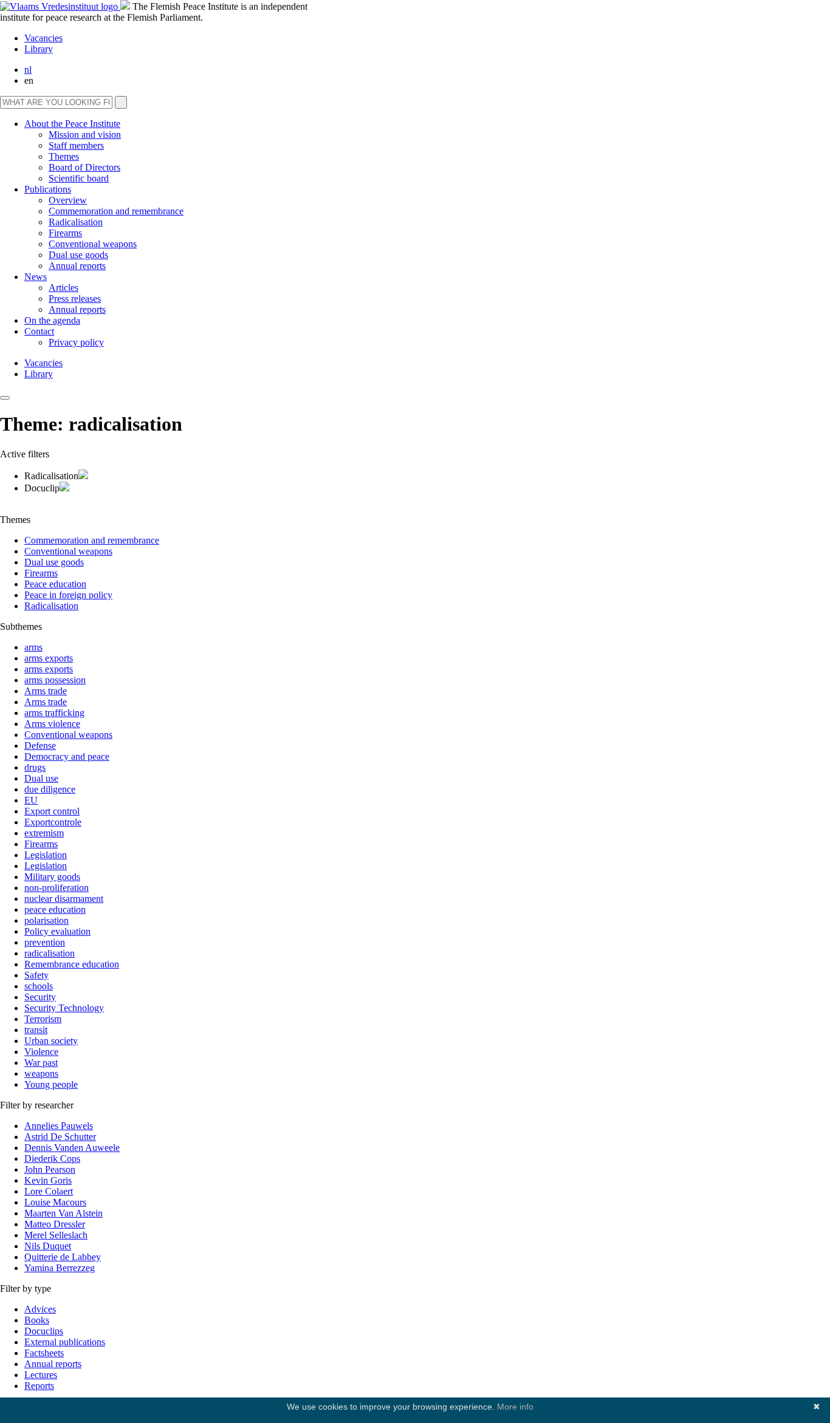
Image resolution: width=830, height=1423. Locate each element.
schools (38, 986)
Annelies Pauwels (58, 1126)
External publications (64, 1342)
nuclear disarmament (63, 898)
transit (35, 1030)
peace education (55, 909)
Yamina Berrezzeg (59, 1268)
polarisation (46, 920)
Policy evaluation (57, 931)
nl (28, 69)
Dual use (41, 778)
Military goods (52, 877)
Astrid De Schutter (60, 1136)
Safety (36, 975)
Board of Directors (84, 167)
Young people (51, 1084)
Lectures (40, 1375)
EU (31, 800)
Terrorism (42, 1019)
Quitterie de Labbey (62, 1257)
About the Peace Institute (72, 123)
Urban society (51, 1041)
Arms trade (45, 691)
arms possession (55, 680)
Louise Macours (55, 1202)
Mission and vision (85, 134)
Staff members (76, 145)
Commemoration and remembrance (116, 211)
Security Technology (64, 1008)
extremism (44, 833)
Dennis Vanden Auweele (72, 1147)
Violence (41, 1051)
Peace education (55, 584)
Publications (47, 189)
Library (38, 49)
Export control (52, 811)
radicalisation (49, 953)
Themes (64, 156)
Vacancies (43, 38)
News (35, 276)
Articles (63, 287)
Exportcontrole (52, 822)
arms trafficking (54, 713)
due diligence (49, 789)
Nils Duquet (47, 1246)
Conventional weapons (93, 244)
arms (33, 647)
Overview (68, 200)
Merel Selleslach (55, 1235)
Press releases (75, 298)
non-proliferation (56, 887)
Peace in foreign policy (68, 595)
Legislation (45, 855)
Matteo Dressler (54, 1224)
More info (515, 1406)
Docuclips (43, 1331)
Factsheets (44, 1353)
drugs (35, 767)
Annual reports (77, 266)
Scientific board (79, 178)
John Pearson (49, 1169)
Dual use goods (78, 255)
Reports (39, 1385)
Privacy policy (76, 342)
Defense (40, 745)
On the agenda (52, 320)
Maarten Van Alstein (63, 1213)
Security (40, 997)
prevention (44, 942)
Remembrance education (71, 964)
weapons (41, 1073)
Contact (39, 331)
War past (41, 1062)
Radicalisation (76, 222)
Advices (40, 1309)
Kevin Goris (48, 1180)
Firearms (65, 233)
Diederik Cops (52, 1158)
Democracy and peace (66, 756)
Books (36, 1320)
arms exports (48, 658)
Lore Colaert (48, 1191)
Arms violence (52, 723)
